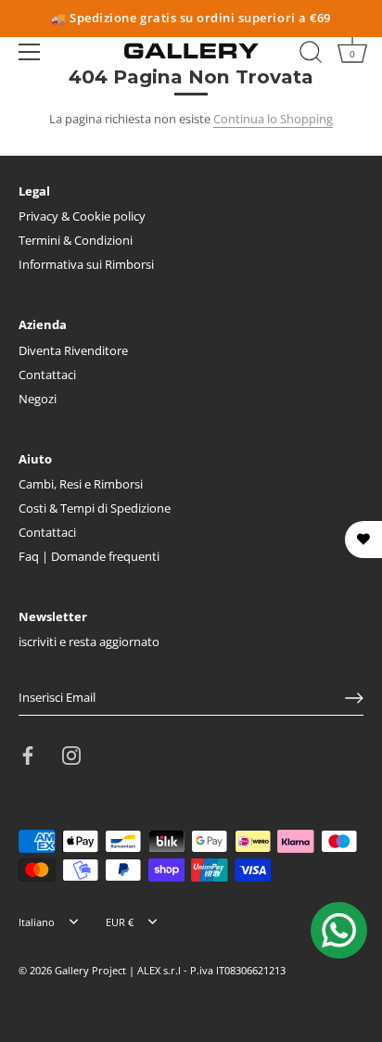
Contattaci (47, 374)
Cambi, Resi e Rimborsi (81, 484)
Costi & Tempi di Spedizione (95, 508)
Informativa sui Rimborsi (86, 264)
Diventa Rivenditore (73, 350)
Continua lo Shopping (273, 118)
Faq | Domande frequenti (89, 556)
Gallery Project (90, 970)
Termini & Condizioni (76, 240)
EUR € (120, 922)
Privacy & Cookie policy (82, 216)
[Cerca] (310, 54)
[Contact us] (339, 930)
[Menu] (29, 52)
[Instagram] (71, 754)
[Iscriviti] (354, 698)
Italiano (37, 922)
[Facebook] (28, 754)
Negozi (38, 398)
